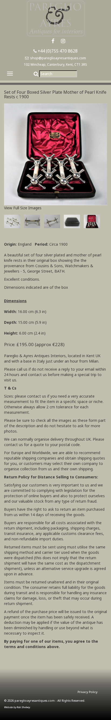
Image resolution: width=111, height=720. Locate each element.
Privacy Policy (88, 692)
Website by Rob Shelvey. (17, 707)
